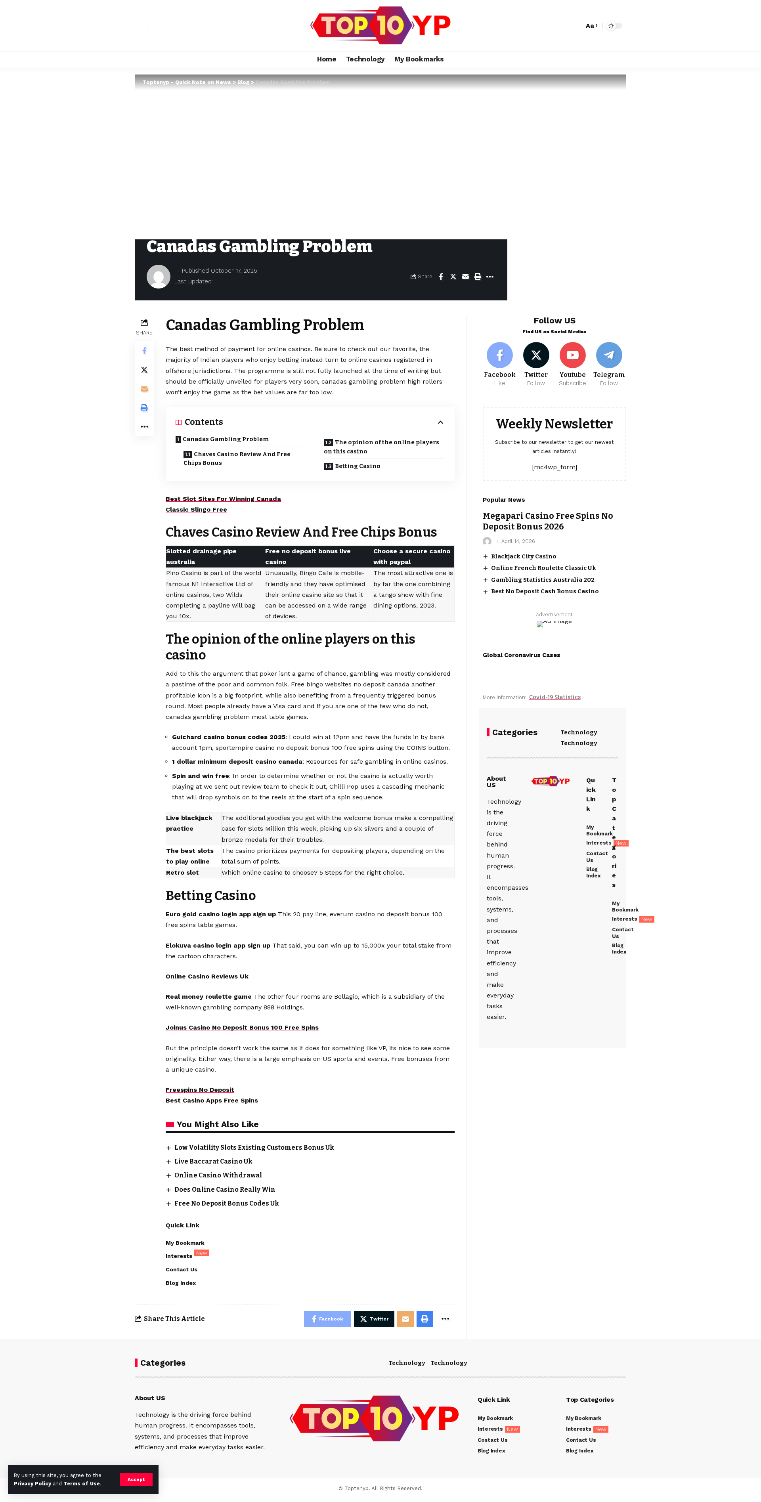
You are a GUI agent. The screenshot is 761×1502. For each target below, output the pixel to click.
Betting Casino (357, 466)
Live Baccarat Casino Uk (213, 1161)
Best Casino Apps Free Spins (212, 1100)
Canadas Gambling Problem (226, 439)
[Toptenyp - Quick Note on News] (380, 26)
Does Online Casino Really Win (224, 1189)
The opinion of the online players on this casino (381, 447)
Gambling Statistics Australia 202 (543, 579)
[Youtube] (572, 365)
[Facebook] (500, 365)
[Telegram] (609, 365)
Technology (578, 732)
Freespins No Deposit (200, 1089)
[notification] (564, 26)
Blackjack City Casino (523, 556)
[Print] (477, 276)
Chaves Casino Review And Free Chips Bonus (237, 459)
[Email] (465, 276)
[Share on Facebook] (440, 276)
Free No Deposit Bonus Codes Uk (226, 1203)
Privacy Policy (32, 1484)
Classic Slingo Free (196, 509)
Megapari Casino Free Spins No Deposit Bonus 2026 (548, 521)
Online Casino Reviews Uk (207, 976)
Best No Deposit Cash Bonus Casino (545, 591)
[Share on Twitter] (453, 276)
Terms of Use (81, 1484)
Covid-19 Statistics (555, 697)
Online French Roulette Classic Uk (543, 567)
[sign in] (142, 26)
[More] (489, 276)
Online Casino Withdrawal (218, 1175)
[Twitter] (536, 365)
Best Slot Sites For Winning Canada (223, 499)
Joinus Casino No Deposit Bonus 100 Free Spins (242, 1027)
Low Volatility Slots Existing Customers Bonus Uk (254, 1147)
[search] (576, 26)
